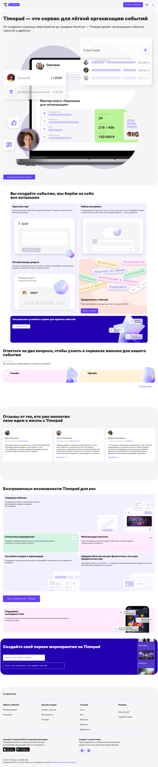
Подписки (7, 714)
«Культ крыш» (24, 441)
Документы (85, 729)
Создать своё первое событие (19, 177)
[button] (146, 470)
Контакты (84, 724)
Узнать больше (21, 326)
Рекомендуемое (10, 709)
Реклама (45, 719)
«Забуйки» (129, 441)
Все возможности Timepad (21, 599)
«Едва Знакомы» (74, 441)
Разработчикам (125, 716)
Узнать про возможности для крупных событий (26, 666)
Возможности (47, 714)
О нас (82, 709)
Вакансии (84, 719)
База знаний (123, 712)
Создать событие (133, 5)
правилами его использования (64, 762)
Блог (82, 714)
